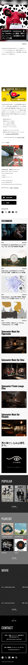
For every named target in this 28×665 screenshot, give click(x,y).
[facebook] (9, 213)
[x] (6, 213)
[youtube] (13, 213)
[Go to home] (7, 2)
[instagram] (16, 213)
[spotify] (2, 213)
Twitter (11, 187)
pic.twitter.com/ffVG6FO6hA (12, 134)
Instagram (16, 187)
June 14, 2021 (21, 137)
